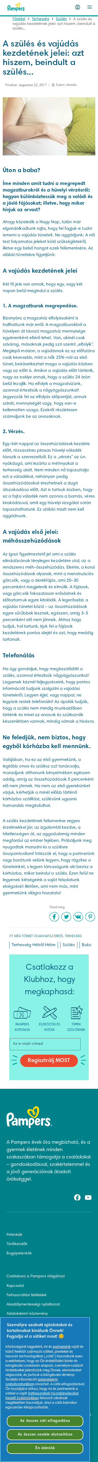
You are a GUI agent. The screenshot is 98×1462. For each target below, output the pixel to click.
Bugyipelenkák (19, 1253)
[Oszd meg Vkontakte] (78, 917)
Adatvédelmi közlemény (27, 1314)
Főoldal (19, 19)
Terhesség (40, 19)
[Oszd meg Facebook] (54, 917)
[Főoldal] (16, 7)
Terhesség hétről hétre (34, 945)
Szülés (61, 19)
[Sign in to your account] (78, 7)
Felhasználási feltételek (27, 1295)
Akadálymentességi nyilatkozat (33, 1305)
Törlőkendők (17, 1244)
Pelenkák (14, 1235)
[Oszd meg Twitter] (66, 917)
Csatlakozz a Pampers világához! (36, 1276)
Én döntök (45, 1448)
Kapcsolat (15, 1286)
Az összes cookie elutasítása (45, 1434)
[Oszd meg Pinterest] (90, 917)
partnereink (62, 1347)
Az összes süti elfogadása (45, 1421)
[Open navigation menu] (90, 7)
